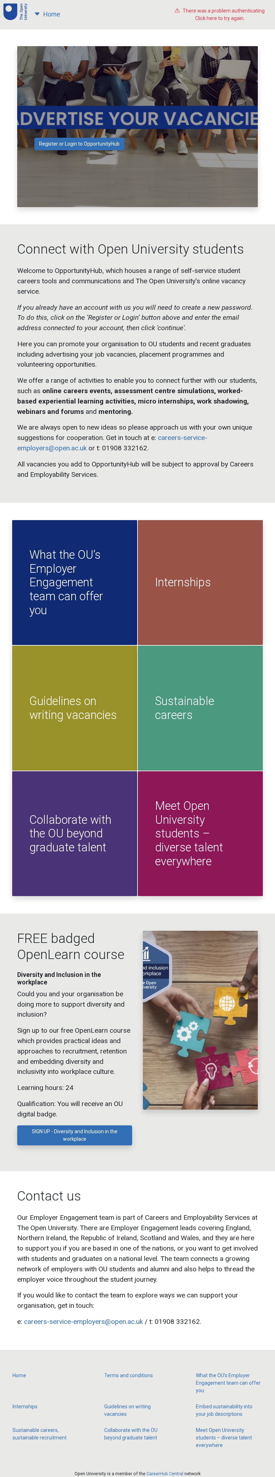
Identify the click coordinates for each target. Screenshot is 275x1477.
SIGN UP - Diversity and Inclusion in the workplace (74, 1135)
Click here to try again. (224, 14)
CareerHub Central (164, 1473)
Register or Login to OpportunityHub (79, 144)
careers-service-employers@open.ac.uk (83, 1321)
